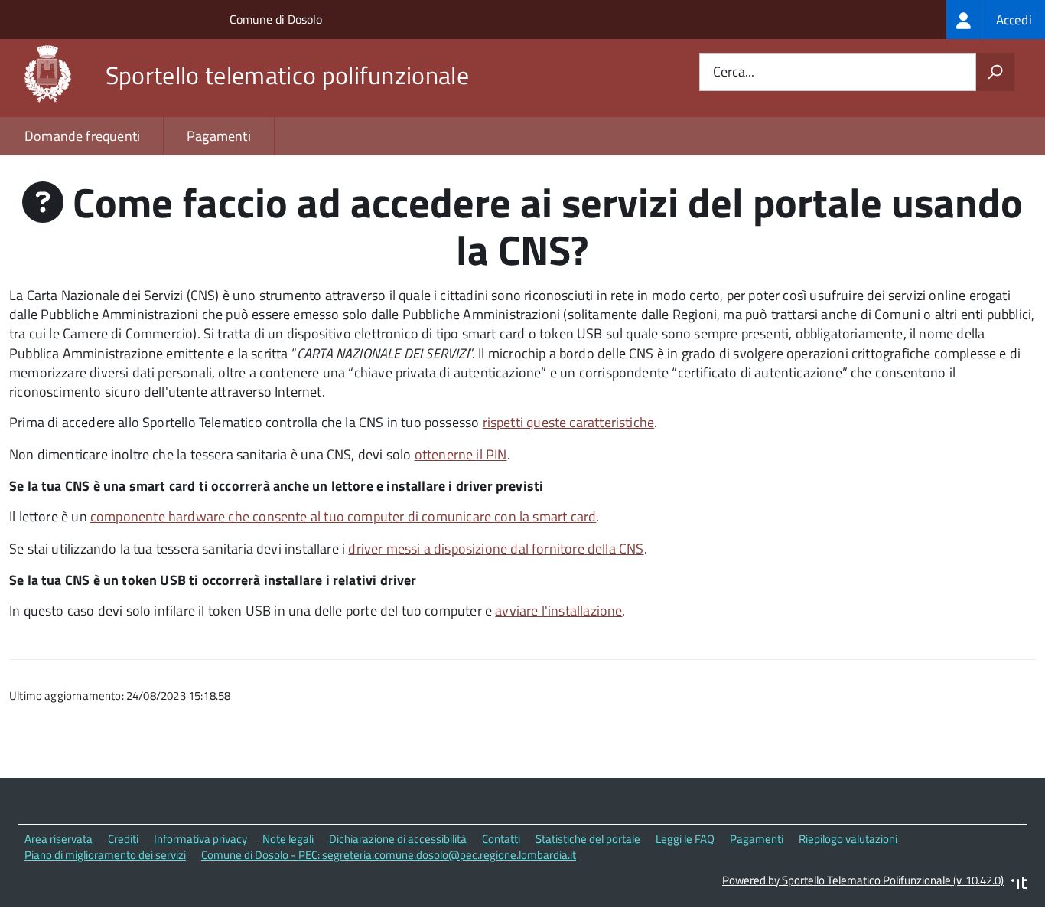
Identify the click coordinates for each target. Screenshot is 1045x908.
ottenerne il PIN (461, 454)
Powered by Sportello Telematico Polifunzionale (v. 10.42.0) (863, 880)
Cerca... (733, 72)
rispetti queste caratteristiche (569, 422)
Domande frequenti (82, 136)
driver (495, 548)
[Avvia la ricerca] (995, 72)
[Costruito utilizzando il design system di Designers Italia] (1019, 885)
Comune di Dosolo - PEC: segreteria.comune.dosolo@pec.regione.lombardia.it (388, 855)
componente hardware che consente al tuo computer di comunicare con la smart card (343, 516)
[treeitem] (995, 19)
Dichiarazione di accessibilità (398, 839)
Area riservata (58, 839)
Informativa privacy (200, 839)
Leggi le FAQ (685, 839)
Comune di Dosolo (276, 19)
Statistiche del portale (588, 839)
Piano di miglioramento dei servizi (105, 855)
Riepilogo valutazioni (848, 839)
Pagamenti (219, 136)
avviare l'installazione (558, 610)
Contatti (501, 839)
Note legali (288, 839)
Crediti (123, 839)
